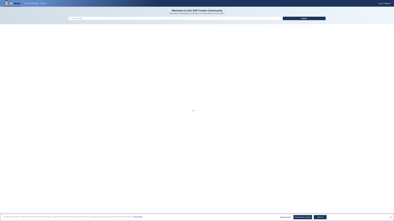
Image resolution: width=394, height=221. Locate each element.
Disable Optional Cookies (303, 217)
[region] (197, 217)
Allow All (320, 217)
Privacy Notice (138, 217)
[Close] (390, 217)
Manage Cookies (285, 217)
